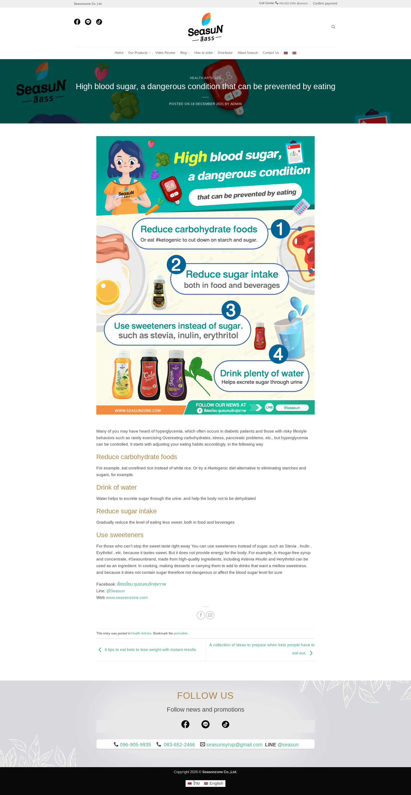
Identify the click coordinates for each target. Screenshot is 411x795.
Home (119, 53)
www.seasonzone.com (127, 598)
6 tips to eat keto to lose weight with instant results (150, 650)
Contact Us (271, 53)
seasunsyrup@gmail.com (234, 745)
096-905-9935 (135, 745)
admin (236, 104)
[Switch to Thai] (286, 53)
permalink (181, 633)
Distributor (225, 53)
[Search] (333, 27)
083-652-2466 (287, 3)
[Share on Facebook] (201, 615)
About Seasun (248, 53)
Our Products (138, 53)
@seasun (302, 3)
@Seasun (115, 591)
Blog (183, 53)
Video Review (165, 53)
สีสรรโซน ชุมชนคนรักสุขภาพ (141, 584)
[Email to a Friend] (210, 615)
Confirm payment (325, 3)
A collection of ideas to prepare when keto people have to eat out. (262, 649)
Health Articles (205, 78)
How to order (203, 53)
